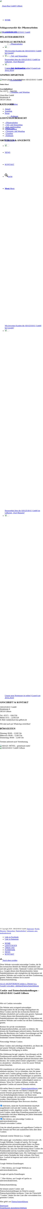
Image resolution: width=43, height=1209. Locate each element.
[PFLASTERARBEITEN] (15, 32)
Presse (7, 113)
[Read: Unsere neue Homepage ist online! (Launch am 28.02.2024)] (7, 65)
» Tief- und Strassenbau (14, 125)
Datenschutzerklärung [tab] (8, 1185)
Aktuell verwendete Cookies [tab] (11, 1123)
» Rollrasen (9, 136)
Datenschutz (11, 931)
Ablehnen (23, 1208)
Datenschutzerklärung (30, 986)
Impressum (30, 929)
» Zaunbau (9, 133)
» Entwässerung (11, 129)
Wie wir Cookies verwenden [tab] (11, 1003)
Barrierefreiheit (21, 931)
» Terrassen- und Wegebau (15, 131)
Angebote (8, 111)
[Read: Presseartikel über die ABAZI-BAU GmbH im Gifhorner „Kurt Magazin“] (7, 56)
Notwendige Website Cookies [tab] (11, 1042)
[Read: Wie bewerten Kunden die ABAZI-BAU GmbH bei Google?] (7, 47)
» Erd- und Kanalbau (13, 127)
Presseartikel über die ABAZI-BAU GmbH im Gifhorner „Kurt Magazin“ (22, 61)
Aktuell (7, 109)
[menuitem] (26, 56)
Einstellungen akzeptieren (9, 1208)
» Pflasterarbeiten (11, 123)
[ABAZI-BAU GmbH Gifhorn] (11, 6)
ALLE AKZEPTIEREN (9, 984)
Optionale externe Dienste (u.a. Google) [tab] (15, 1136)
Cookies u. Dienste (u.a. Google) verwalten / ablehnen (18, 985)
